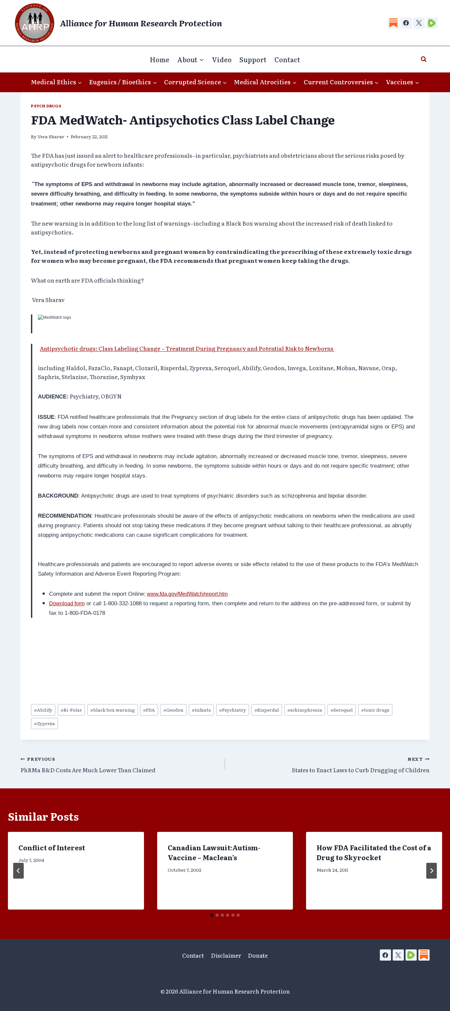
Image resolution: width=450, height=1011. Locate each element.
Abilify (43, 709)
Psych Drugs (46, 106)
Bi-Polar (71, 709)
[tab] (211, 915)
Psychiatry (232, 709)
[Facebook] (406, 23)
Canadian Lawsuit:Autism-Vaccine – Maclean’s (214, 852)
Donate (258, 955)
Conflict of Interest (51, 847)
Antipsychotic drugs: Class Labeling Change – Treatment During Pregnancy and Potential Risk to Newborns (187, 348)
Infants (201, 709)
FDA (149, 709)
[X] (419, 23)
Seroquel (341, 709)
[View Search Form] (424, 59)
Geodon (173, 709)
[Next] (431, 871)
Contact (287, 59)
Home (159, 59)
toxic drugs (375, 709)
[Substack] (393, 23)
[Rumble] (431, 23)
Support (253, 59)
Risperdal (266, 709)
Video (222, 59)
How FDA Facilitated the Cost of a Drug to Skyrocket (374, 852)
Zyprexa (44, 723)
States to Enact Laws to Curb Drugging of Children (361, 764)
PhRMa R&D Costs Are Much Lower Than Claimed (87, 764)
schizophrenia (304, 709)
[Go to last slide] (18, 871)
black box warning (112, 709)
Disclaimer (226, 955)
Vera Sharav (51, 136)
